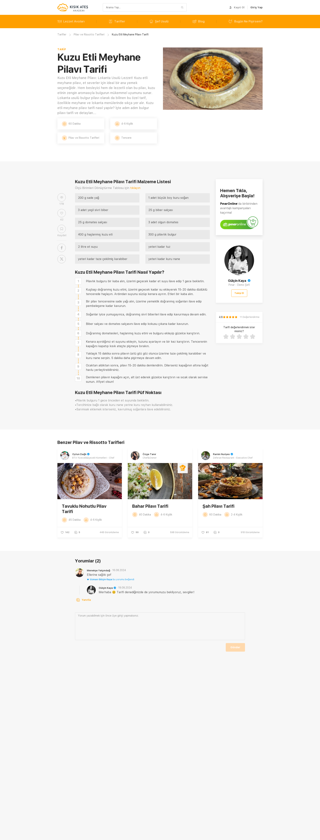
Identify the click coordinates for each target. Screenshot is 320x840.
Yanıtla (86, 599)
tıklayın (135, 188)
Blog (201, 21)
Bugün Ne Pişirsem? (248, 21)
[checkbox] (78, 281)
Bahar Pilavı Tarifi (150, 506)
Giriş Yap (256, 7)
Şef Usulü (162, 21)
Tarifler (119, 21)
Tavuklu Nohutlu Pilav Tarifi (84, 508)
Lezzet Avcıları (74, 21)
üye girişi (117, 615)
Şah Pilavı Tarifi (218, 506)
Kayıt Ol (239, 7)
